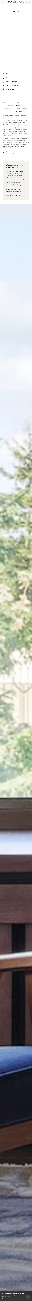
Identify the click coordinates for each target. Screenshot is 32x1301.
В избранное (10, 78)
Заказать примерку (12, 74)
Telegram (16, 191)
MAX (20, 191)
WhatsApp (9, 191)
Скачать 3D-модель (12, 85)
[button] (28, 66)
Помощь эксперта (11, 81)
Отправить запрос (12, 195)
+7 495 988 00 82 (11, 189)
